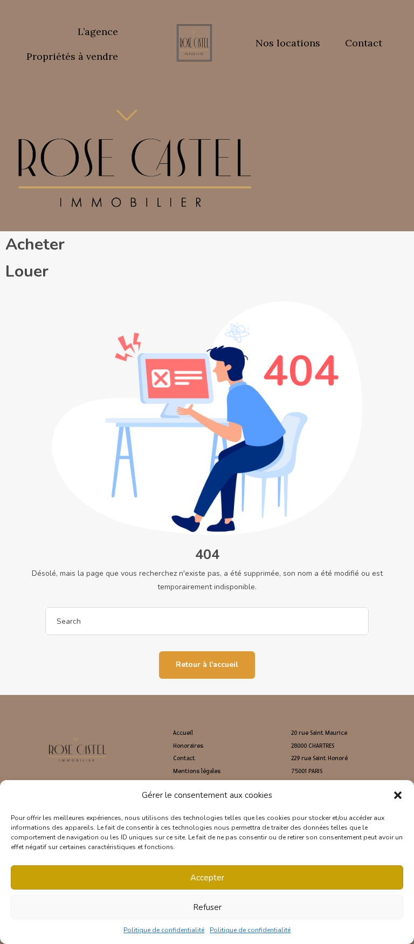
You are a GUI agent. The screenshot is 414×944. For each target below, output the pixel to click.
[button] (397, 795)
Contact (363, 43)
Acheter (35, 244)
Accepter (207, 877)
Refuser (207, 907)
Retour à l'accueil (207, 664)
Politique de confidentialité (163, 930)
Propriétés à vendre (72, 56)
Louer (27, 271)
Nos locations (288, 43)
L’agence (98, 31)
